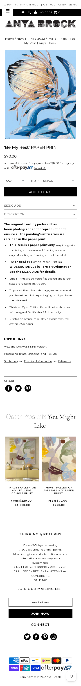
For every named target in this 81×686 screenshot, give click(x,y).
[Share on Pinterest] (28, 390)
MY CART (50, 12)
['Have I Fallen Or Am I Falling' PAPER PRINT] (59, 459)
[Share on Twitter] (18, 390)
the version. (25, 346)
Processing (11, 353)
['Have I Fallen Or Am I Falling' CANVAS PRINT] (22, 459)
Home (9, 38)
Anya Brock (53, 677)
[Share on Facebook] (9, 390)
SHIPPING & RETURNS (40, 534)
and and (45, 361)
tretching (12, 361)
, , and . (37, 353)
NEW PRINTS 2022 (31, 38)
